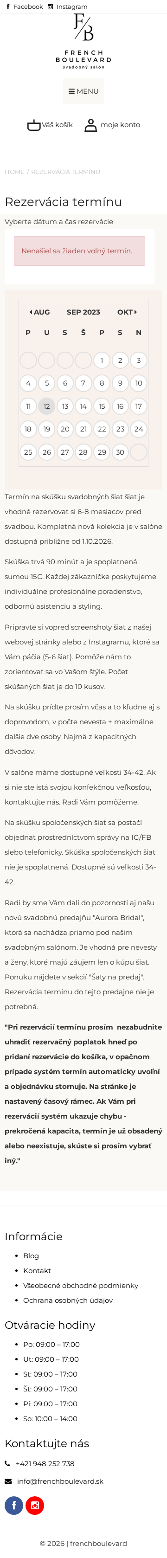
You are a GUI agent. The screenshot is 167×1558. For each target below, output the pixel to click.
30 (120, 452)
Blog (31, 1255)
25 (28, 452)
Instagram (72, 6)
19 (47, 429)
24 (139, 429)
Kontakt (37, 1270)
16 (120, 406)
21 (83, 429)
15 (102, 406)
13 (65, 406)
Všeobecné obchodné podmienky (80, 1285)
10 (138, 383)
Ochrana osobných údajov (68, 1300)
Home (15, 171)
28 (83, 452)
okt (126, 312)
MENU (87, 91)
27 (65, 452)
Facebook (28, 6)
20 (65, 429)
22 (102, 429)
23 (120, 429)
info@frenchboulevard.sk (60, 1481)
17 (138, 406)
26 (47, 452)
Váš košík (56, 124)
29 (102, 452)
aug (41, 312)
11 (28, 406)
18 (28, 429)
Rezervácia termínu (65, 171)
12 (47, 406)
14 (83, 406)
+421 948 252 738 (45, 1463)
